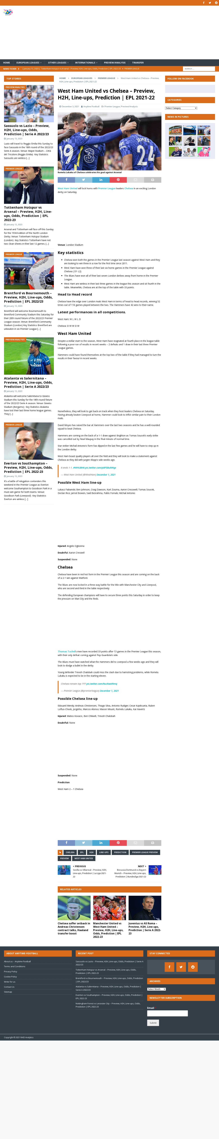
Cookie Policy (10, 976)
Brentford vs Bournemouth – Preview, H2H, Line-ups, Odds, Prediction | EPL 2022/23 (28, 297)
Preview (64, 858)
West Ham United (67, 188)
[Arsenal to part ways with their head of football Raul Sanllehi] (175, 130)
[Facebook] (203, 3)
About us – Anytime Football (17, 961)
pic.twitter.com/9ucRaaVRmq (101, 683)
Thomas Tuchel (66, 651)
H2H (91, 852)
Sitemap (8, 991)
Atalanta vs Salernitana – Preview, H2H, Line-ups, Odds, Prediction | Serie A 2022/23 (28, 382)
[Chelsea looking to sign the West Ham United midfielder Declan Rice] (175, 151)
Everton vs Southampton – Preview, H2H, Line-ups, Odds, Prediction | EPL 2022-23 (28, 467)
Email (151, 1008)
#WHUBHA (78, 467)
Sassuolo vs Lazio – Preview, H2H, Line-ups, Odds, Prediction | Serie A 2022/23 (27, 130)
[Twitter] (210, 3)
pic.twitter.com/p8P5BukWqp (100, 467)
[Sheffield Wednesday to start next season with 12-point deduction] (189, 130)
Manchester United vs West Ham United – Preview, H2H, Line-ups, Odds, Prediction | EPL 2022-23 (108, 930)
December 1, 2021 (106, 474)
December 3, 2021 (70, 106)
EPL (82, 852)
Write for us (9, 981)
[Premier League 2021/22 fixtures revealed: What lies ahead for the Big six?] (204, 130)
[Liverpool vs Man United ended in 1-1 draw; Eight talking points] (204, 141)
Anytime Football (91, 106)
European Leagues (28, 62)
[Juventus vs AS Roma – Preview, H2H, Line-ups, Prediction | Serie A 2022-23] (145, 908)
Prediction (120, 852)
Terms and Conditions (14, 966)
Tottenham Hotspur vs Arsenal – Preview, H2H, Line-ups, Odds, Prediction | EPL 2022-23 (28, 213)
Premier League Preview (145, 852)
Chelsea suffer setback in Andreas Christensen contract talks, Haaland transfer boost (74, 928)
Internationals (85, 62)
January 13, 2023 (14, 138)
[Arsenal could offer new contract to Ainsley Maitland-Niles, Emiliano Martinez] (175, 141)
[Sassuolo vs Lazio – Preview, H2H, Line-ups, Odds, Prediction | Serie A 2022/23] (29, 103)
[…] (27, 158)
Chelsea (128, 188)
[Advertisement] (145, 32)
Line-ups (103, 852)
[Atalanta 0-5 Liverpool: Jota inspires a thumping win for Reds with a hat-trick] (204, 151)
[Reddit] (216, 3)
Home (6, 62)
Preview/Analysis (115, 62)
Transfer (138, 62)
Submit (153, 1022)
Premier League (112, 106)
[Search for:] (199, 68)
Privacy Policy (10, 971)
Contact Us (9, 986)
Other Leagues (57, 62)
